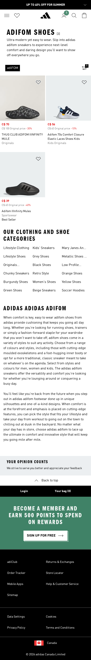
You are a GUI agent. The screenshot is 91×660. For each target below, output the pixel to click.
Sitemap (12, 595)
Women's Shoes (44, 282)
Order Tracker (16, 573)
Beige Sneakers (44, 290)
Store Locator (54, 573)
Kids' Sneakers (44, 248)
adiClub (12, 562)
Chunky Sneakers (16, 273)
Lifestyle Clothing (16, 248)
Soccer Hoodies (73, 290)
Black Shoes (42, 265)
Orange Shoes (72, 273)
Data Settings (16, 616)
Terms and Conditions (60, 627)
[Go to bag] (84, 15)
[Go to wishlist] (17, 15)
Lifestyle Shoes (14, 256)
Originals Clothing (10, 265)
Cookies (51, 616)
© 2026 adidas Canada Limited (45, 654)
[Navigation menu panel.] (7, 15)
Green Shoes (12, 290)
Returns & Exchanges (60, 562)
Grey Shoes (41, 256)
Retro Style (41, 273)
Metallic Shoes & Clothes (74, 257)
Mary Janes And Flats (73, 248)
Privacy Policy (16, 627)
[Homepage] (45, 17)
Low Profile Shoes (70, 265)
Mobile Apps (15, 584)
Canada (52, 643)
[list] (38, 68)
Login (24, 491)
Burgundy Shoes (15, 282)
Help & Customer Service (62, 584)
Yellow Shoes (71, 282)
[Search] (74, 15)
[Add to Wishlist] (38, 83)
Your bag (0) (63, 491)
